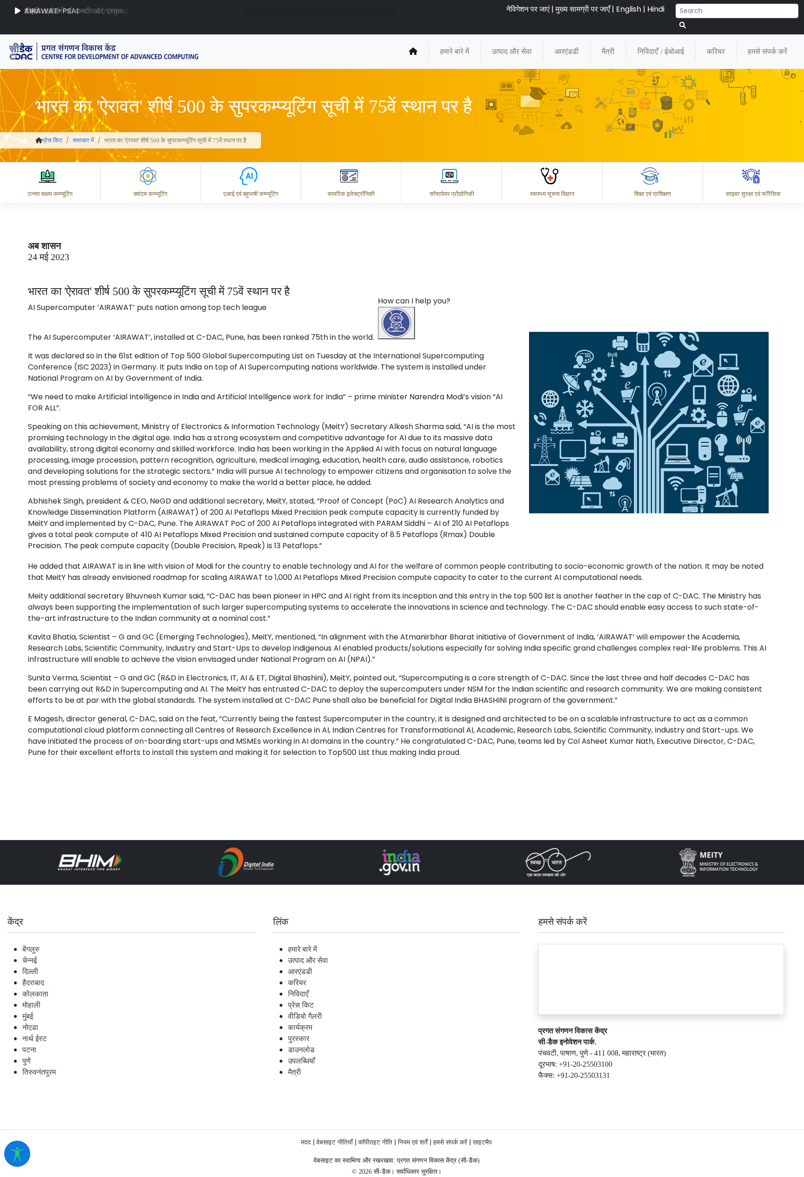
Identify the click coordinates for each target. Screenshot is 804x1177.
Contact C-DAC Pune (745, 1090)
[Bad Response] (482, 1049)
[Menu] (397, 522)
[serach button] (682, 25)
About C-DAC (422, 1090)
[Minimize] (397, 561)
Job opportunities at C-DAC (636, 1090)
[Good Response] (445, 1049)
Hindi (655, 9)
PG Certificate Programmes (516, 1090)
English (628, 9)
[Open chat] (396, 323)
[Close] (436, 561)
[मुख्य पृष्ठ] (413, 51)
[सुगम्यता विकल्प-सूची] (17, 1154)
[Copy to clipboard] (408, 1049)
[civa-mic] (583, 1142)
